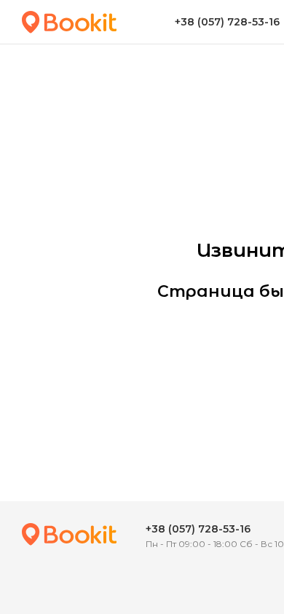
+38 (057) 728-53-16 (198, 529)
